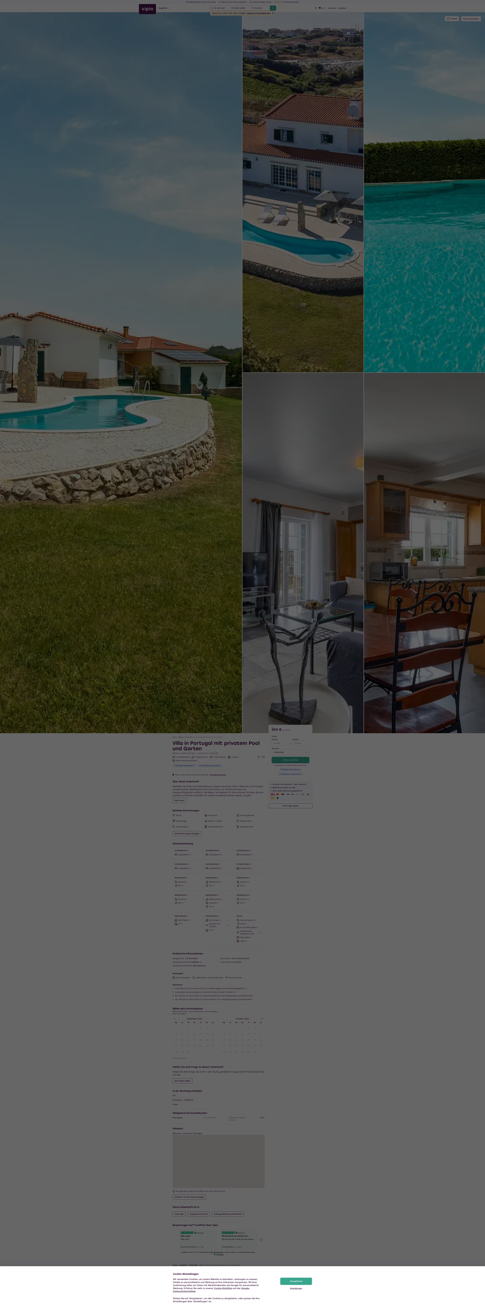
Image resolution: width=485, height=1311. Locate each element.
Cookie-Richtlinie (223, 1288)
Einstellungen (296, 1288)
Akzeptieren (296, 1281)
